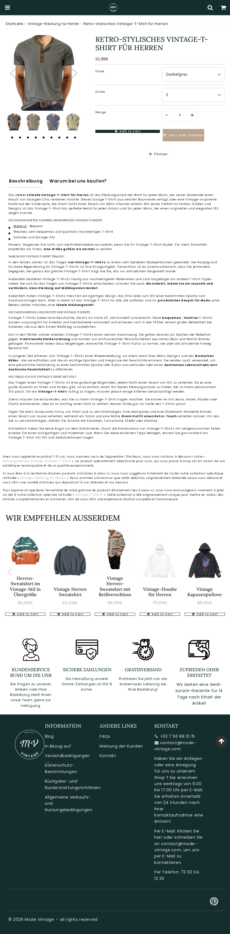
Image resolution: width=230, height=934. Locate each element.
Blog (49, 736)
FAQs (105, 736)
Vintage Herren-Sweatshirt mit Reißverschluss (115, 586)
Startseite (14, 23)
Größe (100, 92)
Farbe (99, 71)
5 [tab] (43, 137)
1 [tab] (12, 137)
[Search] (210, 7)
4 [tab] (35, 137)
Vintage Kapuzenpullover (205, 591)
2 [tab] (20, 137)
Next (74, 72)
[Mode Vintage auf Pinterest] (214, 903)
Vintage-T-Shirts (89, 495)
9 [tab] (75, 137)
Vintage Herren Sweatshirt (70, 591)
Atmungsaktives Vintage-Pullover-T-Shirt (37, 461)
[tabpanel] (14, 122)
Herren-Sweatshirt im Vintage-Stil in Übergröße (25, 586)
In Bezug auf (58, 746)
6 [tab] (51, 137)
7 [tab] (59, 137)
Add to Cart (27, 614)
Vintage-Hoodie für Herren (160, 591)
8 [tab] (67, 137)
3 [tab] (28, 137)
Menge (100, 112)
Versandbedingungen (67, 755)
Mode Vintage (39, 919)
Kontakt (108, 755)
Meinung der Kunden (121, 746)
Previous (12, 72)
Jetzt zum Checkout (186, 135)
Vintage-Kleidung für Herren (53, 23)
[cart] (223, 7)
